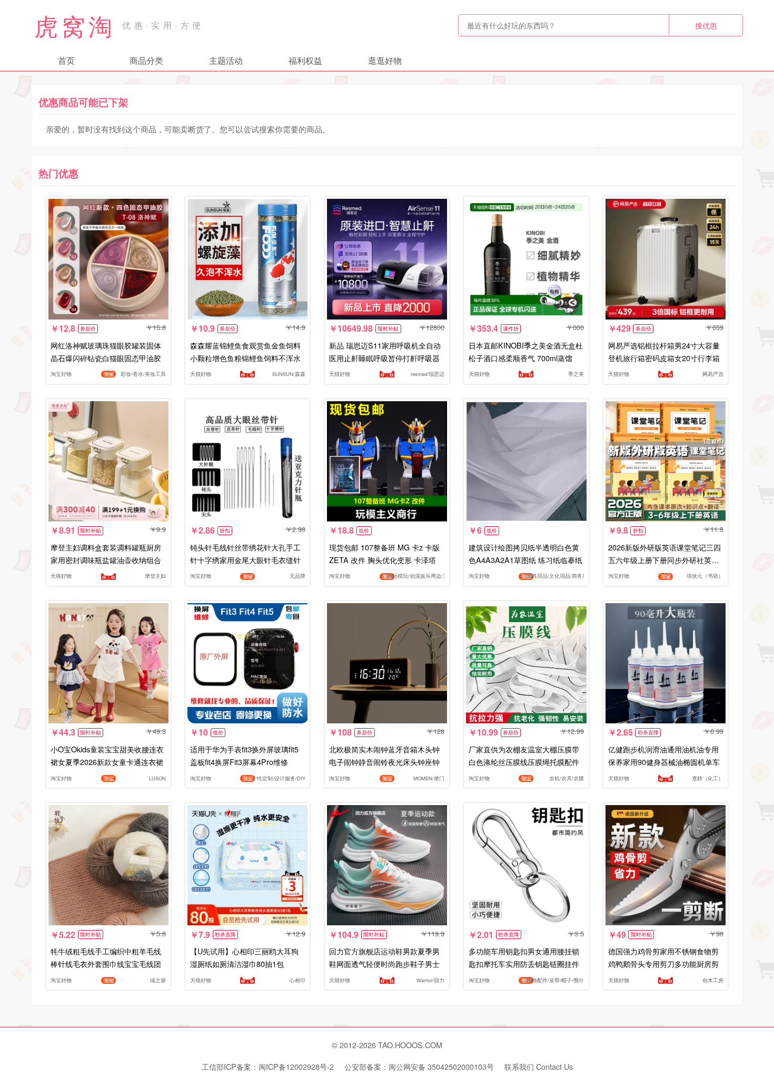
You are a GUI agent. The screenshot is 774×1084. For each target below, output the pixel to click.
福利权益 (305, 60)
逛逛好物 (385, 60)
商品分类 (146, 60)
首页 (66, 60)
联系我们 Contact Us (538, 1066)
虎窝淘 (74, 25)
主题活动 (226, 60)
